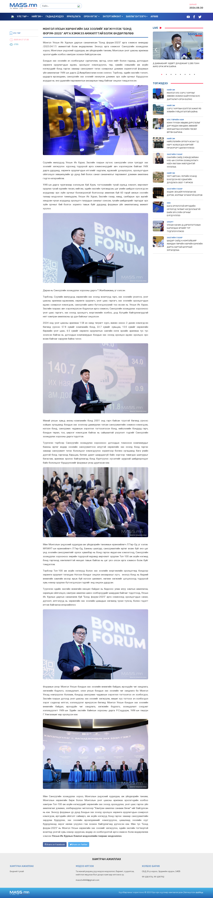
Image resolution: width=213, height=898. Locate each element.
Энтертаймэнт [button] (112, 16)
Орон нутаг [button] (91, 16)
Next (200, 49)
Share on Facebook (55, 844)
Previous (155, 49)
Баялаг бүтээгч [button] (136, 16)
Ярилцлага (74, 16)
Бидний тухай (17, 871)
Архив (154, 16)
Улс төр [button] (22, 16)
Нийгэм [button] (36, 16)
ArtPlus (199, 892)
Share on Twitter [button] (79, 844)
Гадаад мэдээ (55, 16)
